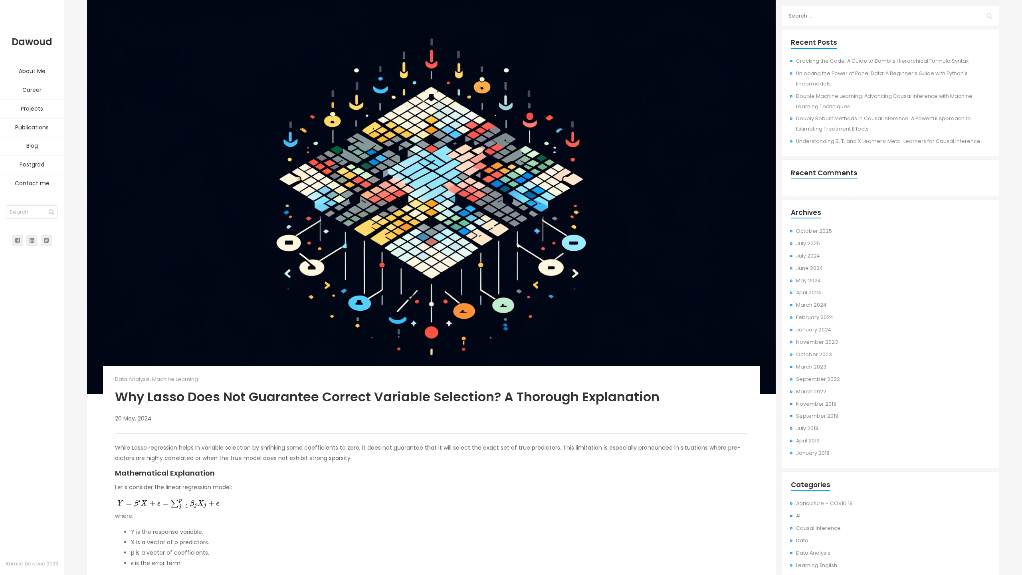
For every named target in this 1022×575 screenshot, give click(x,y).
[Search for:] (890, 16)
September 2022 (818, 379)
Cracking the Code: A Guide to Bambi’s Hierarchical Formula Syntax (882, 61)
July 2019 (807, 428)
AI (798, 515)
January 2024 (813, 329)
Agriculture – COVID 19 (824, 503)
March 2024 (811, 304)
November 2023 (817, 342)
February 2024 (814, 317)
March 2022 (811, 391)
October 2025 (814, 231)
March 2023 (811, 366)
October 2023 (814, 354)
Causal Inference (818, 528)
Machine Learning (175, 379)
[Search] (51, 212)
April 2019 (808, 440)
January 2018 (813, 453)
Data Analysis (132, 379)
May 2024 (808, 280)
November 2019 (816, 404)
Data (802, 540)
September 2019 (817, 415)
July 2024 (808, 255)
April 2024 (808, 292)
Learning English (816, 565)
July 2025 (808, 243)
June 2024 (809, 268)
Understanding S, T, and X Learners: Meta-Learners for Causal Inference (888, 141)
